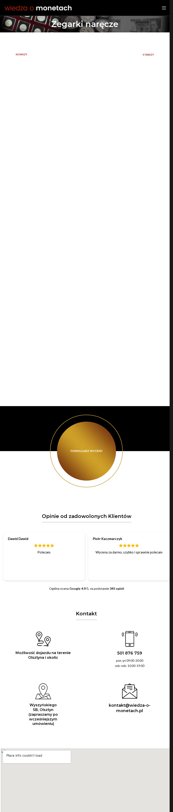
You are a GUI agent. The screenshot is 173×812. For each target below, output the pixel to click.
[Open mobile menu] (163, 7)
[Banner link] (86, 451)
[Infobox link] (130, 649)
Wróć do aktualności (85, 54)
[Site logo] (38, 7)
